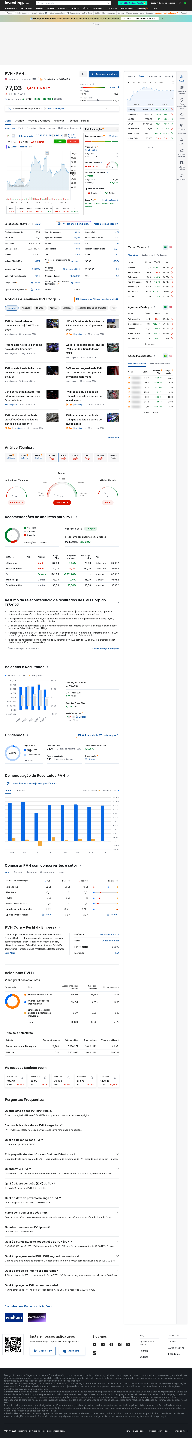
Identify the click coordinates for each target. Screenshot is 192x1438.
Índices (142, 76)
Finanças (59, 120)
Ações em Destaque (140, 307)
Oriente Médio (132, 13)
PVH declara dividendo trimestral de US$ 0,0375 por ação (22, 325)
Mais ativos (133, 255)
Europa (121, 13)
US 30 (130, 124)
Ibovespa (132, 109)
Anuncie (172, 1341)
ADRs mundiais (73, 13)
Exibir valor (111, 87)
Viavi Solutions (37, 1077)
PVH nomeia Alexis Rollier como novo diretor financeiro (23, 346)
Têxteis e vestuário (109, 934)
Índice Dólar (133, 138)
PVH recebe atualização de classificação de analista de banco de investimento (21, 419)
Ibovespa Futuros (136, 114)
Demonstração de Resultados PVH (35, 775)
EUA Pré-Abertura (57, 13)
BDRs (97, 13)
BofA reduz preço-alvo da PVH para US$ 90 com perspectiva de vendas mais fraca (84, 372)
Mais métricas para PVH (106, 224)
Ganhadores (147, 255)
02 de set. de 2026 (71, 269)
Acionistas (31, 128)
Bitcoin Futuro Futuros (137, 133)
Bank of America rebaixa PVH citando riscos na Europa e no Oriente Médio (22, 396)
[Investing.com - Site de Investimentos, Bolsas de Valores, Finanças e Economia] (16, 3)
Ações (9, 13)
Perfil (20, 128)
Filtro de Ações (127, 8)
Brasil (34, 13)
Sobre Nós (173, 1335)
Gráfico (19, 120)
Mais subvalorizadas (137, 363)
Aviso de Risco (181, 1431)
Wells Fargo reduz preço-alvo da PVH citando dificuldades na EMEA (85, 349)
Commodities (155, 76)
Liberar (48, 914)
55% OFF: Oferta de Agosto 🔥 (133, 3)
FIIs (103, 13)
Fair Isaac (104, 1077)
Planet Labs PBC (84, 1077)
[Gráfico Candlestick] (7, 136)
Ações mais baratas (140, 355)
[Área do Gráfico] (13, 136)
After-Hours (14, 99)
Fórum (85, 120)
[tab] (11, 457)
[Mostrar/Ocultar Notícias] (65, 135)
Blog (142, 1335)
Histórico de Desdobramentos (71, 128)
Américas (111, 13)
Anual (8, 790)
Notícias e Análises (38, 120)
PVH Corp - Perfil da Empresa (30, 927)
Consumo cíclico (110, 940)
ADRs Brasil (87, 13)
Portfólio (144, 1350)
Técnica (73, 120)
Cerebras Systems (15, 1077)
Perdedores (161, 255)
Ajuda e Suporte (176, 1347)
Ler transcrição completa (105, 648)
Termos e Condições (135, 1431)
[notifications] (180, 2)
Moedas (131, 76)
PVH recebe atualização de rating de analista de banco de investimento (84, 396)
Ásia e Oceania (146, 13)
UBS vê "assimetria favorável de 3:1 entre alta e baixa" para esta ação (85, 325)
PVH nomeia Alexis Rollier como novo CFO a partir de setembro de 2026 (23, 372)
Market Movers (137, 247)
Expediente (174, 1354)
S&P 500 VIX (133, 129)
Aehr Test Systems (62, 1077)
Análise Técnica (18, 447)
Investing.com (80, 334)
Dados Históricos (47, 128)
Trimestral (19, 790)
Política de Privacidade (159, 1431)
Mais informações (56, 108)
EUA (117, 953)
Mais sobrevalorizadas (160, 363)
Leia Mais (10, 953)
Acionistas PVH (18, 973)
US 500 (131, 119)
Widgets (144, 1357)
